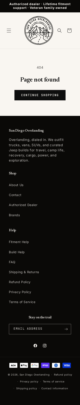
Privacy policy (29, 381)
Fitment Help (19, 242)
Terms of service (53, 381)
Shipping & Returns (24, 272)
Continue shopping (40, 95)
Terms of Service (22, 302)
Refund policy (63, 374)
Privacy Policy (20, 292)
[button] (9, 30)
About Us (16, 185)
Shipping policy (26, 388)
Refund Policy (20, 282)
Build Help (17, 252)
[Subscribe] (66, 329)
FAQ (12, 262)
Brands (14, 215)
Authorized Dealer (23, 205)
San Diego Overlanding (35, 374)
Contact (15, 195)
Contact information (54, 388)
